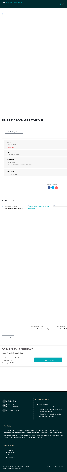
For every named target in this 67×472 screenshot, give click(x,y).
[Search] (60, 4)
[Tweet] (52, 187)
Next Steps (11, 452)
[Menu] (63, 4)
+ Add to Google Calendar (14, 131)
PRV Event (9, 337)
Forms (19, 468)
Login (47, 466)
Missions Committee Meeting (14, 208)
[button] (48, 360)
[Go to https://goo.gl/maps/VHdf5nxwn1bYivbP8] (18, 406)
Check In (10, 455)
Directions (11, 457)
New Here (11, 450)
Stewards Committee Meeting (40, 329)
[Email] (56, 187)
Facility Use (13, 174)
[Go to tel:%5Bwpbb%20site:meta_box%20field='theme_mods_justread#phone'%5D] (18, 401)
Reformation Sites (59, 466)
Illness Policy (14, 468)
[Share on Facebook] (49, 187)
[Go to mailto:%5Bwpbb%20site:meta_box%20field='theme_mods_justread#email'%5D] (18, 410)
